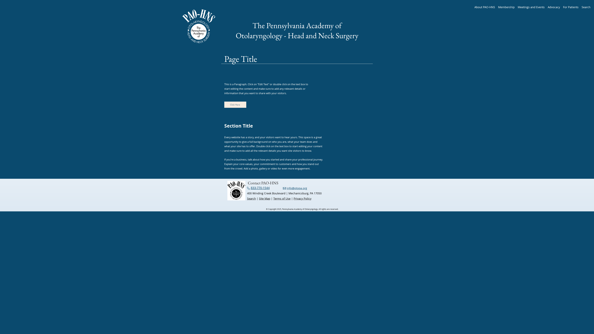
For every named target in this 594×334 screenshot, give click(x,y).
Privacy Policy (302, 198)
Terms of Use (282, 198)
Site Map (264, 198)
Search (251, 198)
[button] (485, 7)
